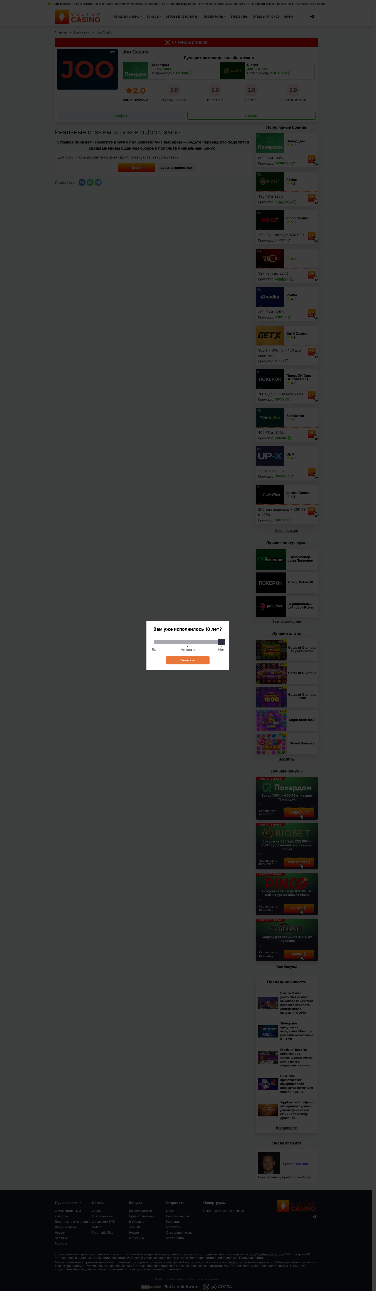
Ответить (187, 660)
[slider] (221, 642)
